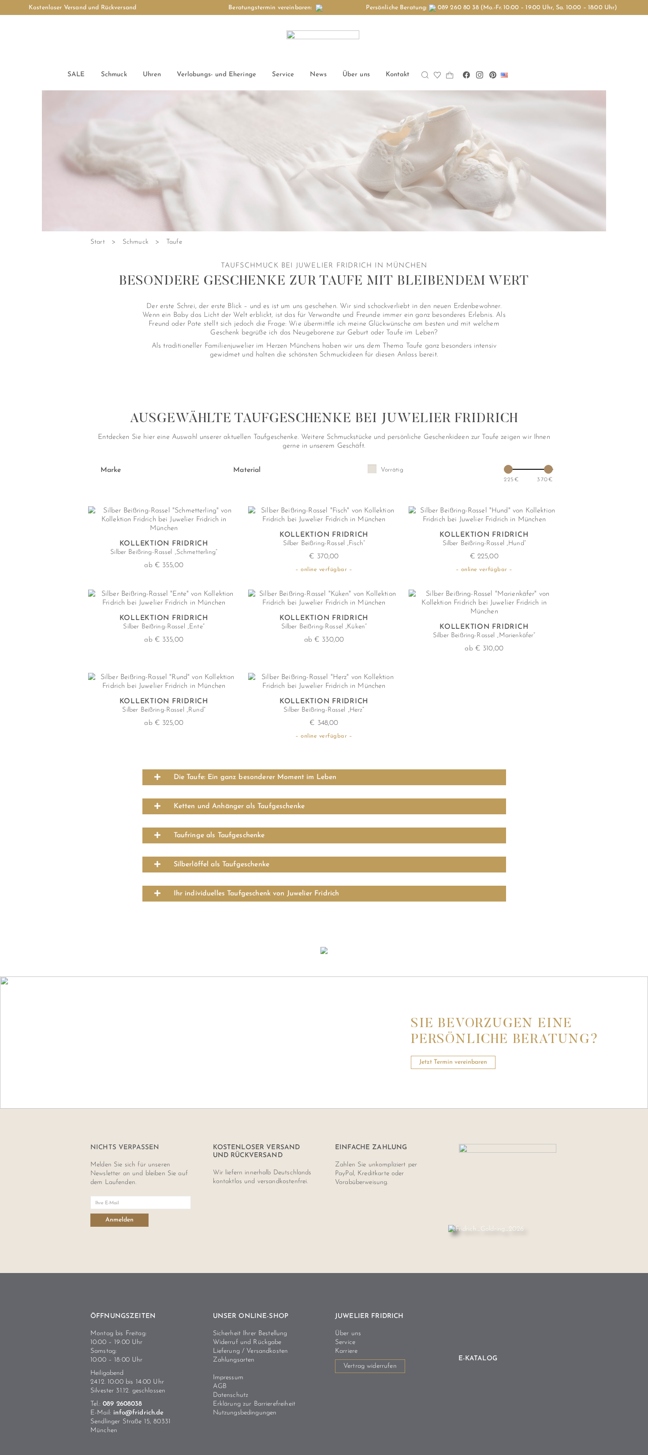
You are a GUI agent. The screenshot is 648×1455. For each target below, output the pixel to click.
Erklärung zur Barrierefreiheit (254, 1404)
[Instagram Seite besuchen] (479, 75)
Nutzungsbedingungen (245, 1413)
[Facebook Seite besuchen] (466, 75)
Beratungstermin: (272, 7)
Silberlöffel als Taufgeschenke (222, 864)
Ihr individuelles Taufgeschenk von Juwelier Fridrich (256, 893)
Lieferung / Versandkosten (250, 1351)
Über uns (348, 1333)
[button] (324, 777)
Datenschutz (231, 1395)
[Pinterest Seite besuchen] (492, 75)
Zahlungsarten (234, 1360)
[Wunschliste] (438, 75)
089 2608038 (122, 1404)
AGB (220, 1386)
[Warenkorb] (450, 75)
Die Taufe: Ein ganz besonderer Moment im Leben (255, 777)
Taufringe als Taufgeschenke (219, 835)
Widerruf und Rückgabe (247, 1342)
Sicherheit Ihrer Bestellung (250, 1333)
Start (97, 242)
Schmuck (136, 242)
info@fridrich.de (138, 1413)
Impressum (228, 1377)
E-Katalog (477, 1358)
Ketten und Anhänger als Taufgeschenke (239, 806)
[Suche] (425, 75)
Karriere (346, 1351)
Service (345, 1342)
